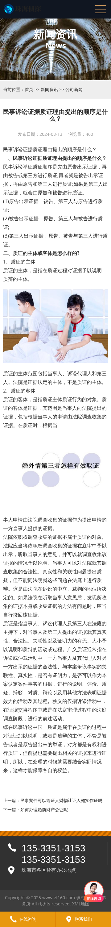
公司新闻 (74, 89)
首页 (29, 89)
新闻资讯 (49, 89)
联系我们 (83, 919)
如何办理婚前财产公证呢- (44, 810)
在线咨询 (27, 919)
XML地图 (80, 904)
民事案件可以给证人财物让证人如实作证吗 (61, 800)
